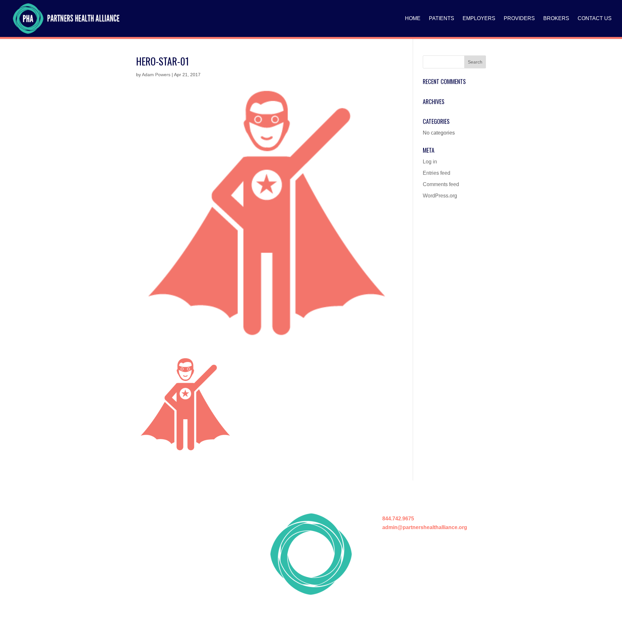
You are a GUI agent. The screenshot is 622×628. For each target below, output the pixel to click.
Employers (479, 18)
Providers (519, 18)
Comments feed (441, 184)
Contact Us (595, 18)
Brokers (556, 18)
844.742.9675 (398, 518)
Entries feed (436, 173)
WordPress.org (440, 195)
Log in (430, 161)
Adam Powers (156, 74)
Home (412, 18)
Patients (441, 18)
